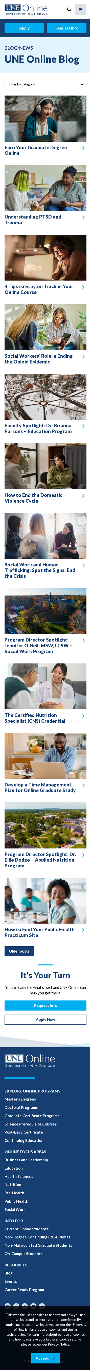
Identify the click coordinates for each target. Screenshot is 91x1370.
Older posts (19, 951)
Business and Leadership (26, 1160)
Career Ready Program (24, 1289)
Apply (24, 28)
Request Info (66, 28)
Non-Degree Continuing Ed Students (37, 1237)
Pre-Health (14, 1193)
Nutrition (13, 1184)
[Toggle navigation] (80, 9)
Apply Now (45, 1019)
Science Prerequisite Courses (31, 1124)
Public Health (16, 1201)
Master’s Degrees (20, 1099)
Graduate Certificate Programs (32, 1115)
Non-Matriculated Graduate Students (38, 1245)
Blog (9, 1273)
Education (14, 1168)
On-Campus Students (23, 1253)
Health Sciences (19, 1176)
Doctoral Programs (21, 1107)
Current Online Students (27, 1229)
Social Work (15, 1209)
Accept (42, 1358)
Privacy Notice (58, 1344)
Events (11, 1281)
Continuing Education (24, 1140)
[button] (69, 10)
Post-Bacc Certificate (24, 1132)
